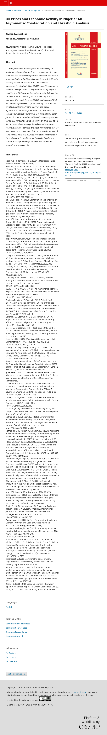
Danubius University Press (18, 623)
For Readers (10, 653)
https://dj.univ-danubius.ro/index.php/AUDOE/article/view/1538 (82, 172)
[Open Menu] (5, 3)
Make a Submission (16, 674)
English (9, 607)
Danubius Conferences (16, 628)
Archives (17, 10)
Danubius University (15, 636)
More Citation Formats (76, 180)
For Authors (10, 657)
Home (8, 10)
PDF (71, 87)
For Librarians (11, 661)
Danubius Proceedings (16, 632)
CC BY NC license (78, 692)
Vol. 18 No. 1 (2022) (33, 10)
